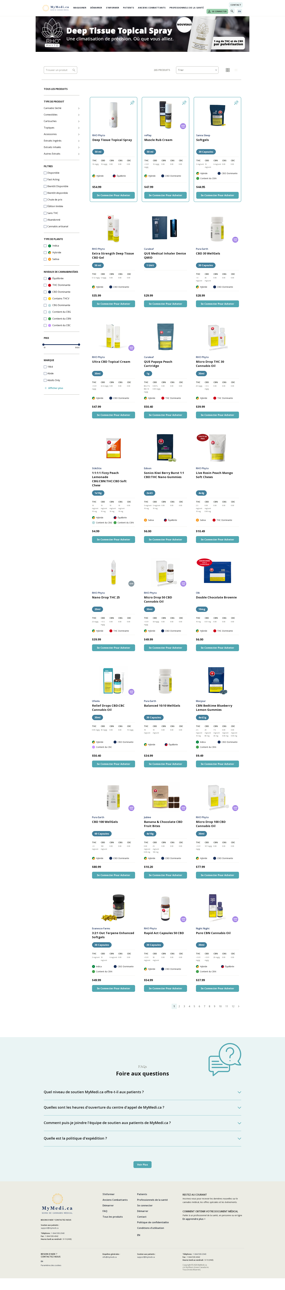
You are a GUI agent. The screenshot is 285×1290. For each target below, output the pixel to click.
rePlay (148, 135)
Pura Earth (202, 249)
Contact (236, 4)
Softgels (202, 140)
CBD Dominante (61, 291)
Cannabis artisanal (57, 226)
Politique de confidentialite (153, 1222)
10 (220, 1006)
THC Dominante (61, 285)
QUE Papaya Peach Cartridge (158, 364)
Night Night (203, 928)
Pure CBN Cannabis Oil (213, 933)
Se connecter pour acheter (113, 195)
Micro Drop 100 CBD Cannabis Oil (211, 824)
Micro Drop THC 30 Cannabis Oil (210, 364)
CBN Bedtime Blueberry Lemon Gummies (214, 708)
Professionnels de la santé (187, 7)
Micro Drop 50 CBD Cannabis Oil (158, 599)
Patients (128, 7)
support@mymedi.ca (49, 1228)
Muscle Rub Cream (158, 140)
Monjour (201, 701)
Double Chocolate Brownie (216, 597)
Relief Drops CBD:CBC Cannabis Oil (108, 708)
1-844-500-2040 (57, 1233)
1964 (50, 366)
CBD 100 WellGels (105, 822)
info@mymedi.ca (110, 1257)
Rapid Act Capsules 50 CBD (164, 933)
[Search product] (74, 70)
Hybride (56, 252)
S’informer (112, 7)
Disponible (53, 172)
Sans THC (52, 213)
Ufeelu (96, 701)
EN (239, 11)
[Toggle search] (232, 11)
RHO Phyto (98, 135)
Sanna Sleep (203, 135)
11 (226, 1006)
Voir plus (142, 1164)
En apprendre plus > (194, 1219)
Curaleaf (149, 249)
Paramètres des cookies (51, 1265)
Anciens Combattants (152, 7)
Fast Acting (53, 179)
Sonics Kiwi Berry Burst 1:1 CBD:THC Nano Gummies (164, 475)
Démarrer (96, 7)
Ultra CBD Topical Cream (111, 362)
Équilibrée (58, 278)
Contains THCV (60, 298)
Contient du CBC (61, 325)
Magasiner (79, 7)
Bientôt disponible (57, 193)
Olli (198, 592)
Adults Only (53, 380)
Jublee (147, 817)
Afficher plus (55, 388)
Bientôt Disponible (57, 186)
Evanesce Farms (101, 928)
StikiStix (97, 468)
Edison (147, 468)
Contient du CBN (61, 318)
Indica (55, 245)
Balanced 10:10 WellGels (162, 706)
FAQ (105, 1211)
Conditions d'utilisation (150, 1228)
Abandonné (53, 219)
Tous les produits (113, 1216)
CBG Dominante (61, 305)
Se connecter (219, 11)
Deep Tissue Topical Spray (112, 140)
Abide (50, 373)
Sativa (55, 259)
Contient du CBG (61, 311)
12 (233, 1006)
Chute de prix (54, 199)
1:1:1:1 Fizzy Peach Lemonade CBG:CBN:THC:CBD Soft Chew (109, 479)
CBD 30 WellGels (208, 253)
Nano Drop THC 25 (106, 597)
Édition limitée (55, 206)
